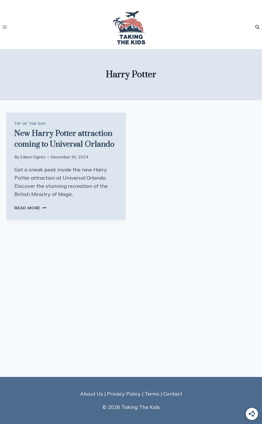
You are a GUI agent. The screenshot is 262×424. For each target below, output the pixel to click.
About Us (91, 393)
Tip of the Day (30, 123)
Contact (172, 393)
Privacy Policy (124, 393)
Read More (30, 207)
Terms (152, 393)
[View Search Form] (257, 27)
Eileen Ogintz (33, 156)
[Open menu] (4, 27)
